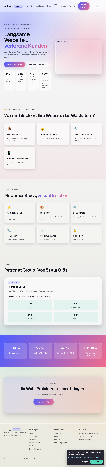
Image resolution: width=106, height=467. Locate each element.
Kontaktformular (85, 439)
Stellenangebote (60, 443)
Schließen (84, 461)
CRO (31, 446)
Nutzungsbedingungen (91, 457)
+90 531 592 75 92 (86, 436)
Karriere (72, 6)
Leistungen (40, 6)
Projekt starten (83, 6)
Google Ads (33, 436)
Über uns (55, 6)
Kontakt (63, 6)
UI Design (32, 439)
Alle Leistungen (63, 402)
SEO (31, 433)
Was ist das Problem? (37, 64)
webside (13, 6)
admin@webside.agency (88, 433)
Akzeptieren (96, 461)
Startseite (29, 6)
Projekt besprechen (15, 64)
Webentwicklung (35, 443)
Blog (49, 6)
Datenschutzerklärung (75, 457)
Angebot (57, 446)
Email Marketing (35, 449)
